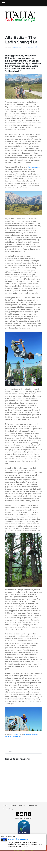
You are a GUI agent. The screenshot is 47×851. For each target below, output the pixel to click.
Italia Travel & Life (31, 47)
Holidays (14, 734)
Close (45, 835)
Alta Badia (27, 734)
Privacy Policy (8, 809)
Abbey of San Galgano (18, 839)
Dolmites (34, 734)
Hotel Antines (33, 167)
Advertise (22, 805)
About (6, 805)
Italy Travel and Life (26, 818)
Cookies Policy (32, 805)
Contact (13, 805)
